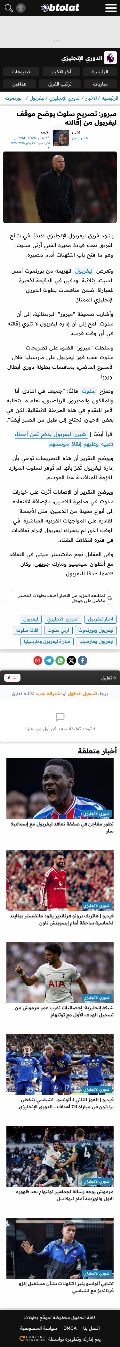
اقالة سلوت (27, 630)
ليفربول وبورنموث (95, 630)
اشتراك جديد (49, 693)
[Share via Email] (38, 660)
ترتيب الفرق (60, 84)
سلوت (89, 391)
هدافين (19, 84)
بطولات (31, 1317)
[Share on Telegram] (49, 660)
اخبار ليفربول (100, 619)
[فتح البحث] (8, 8)
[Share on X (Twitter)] (71, 660)
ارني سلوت (58, 630)
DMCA (70, 1328)
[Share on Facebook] (82, 660)
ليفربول (83, 270)
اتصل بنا (91, 1328)
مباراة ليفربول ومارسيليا (47, 641)
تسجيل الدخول (82, 693)
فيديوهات (21, 72)
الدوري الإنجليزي (97, 813)
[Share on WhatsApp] (60, 660)
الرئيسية (100, 72)
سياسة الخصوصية (38, 1328)
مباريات (100, 84)
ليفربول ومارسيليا (96, 641)
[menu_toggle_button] (111, 8)
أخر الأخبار (61, 72)
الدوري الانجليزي (63, 619)
